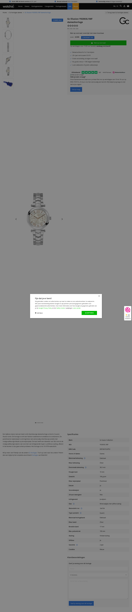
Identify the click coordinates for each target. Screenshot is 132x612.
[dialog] (66, 306)
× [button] (99, 296)
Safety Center (60, 308)
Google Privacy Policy (45, 308)
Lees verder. (77, 308)
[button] (39, 313)
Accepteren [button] (89, 313)
